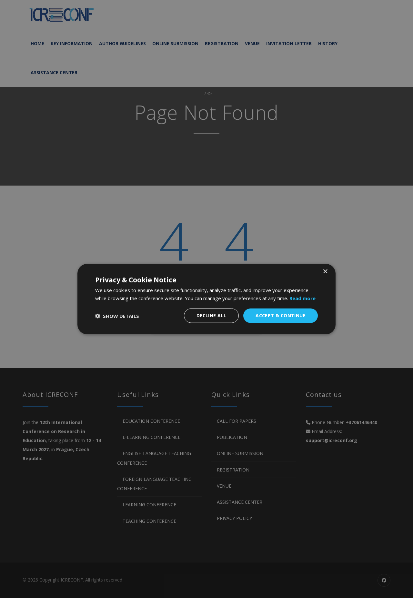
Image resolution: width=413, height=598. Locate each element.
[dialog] (206, 299)
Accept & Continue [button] (281, 315)
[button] (117, 315)
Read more (302, 298)
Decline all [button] (211, 315)
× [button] (325, 271)
